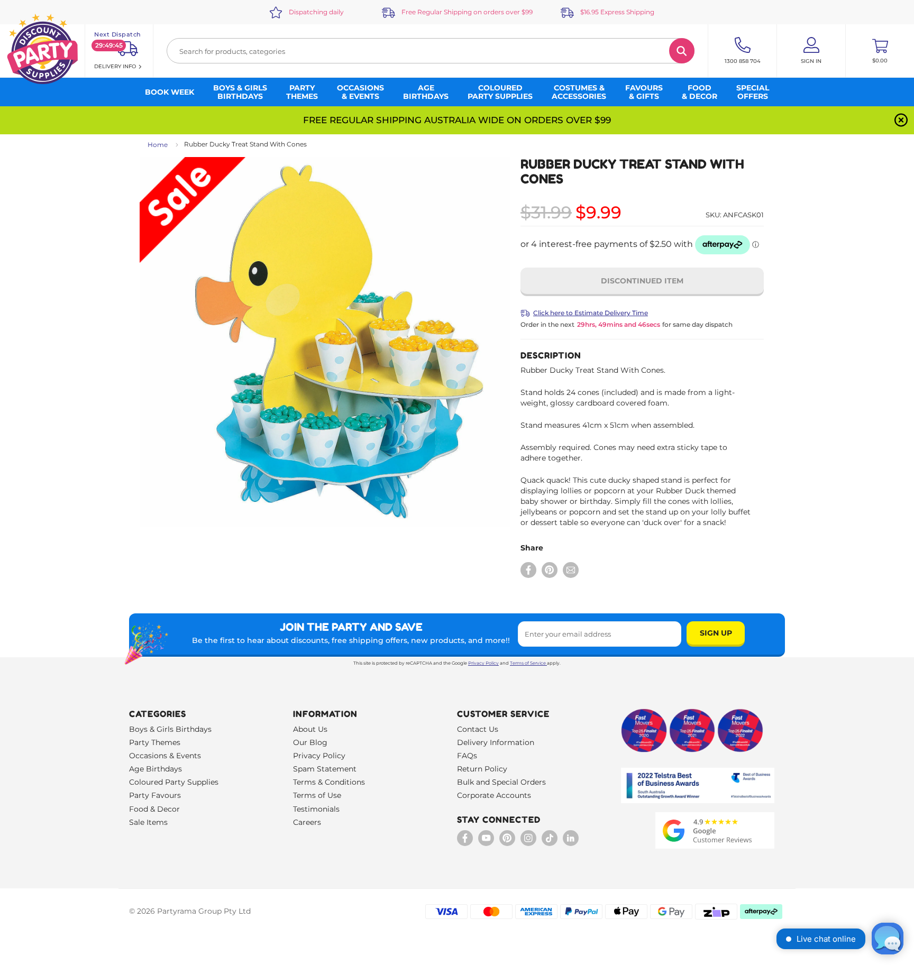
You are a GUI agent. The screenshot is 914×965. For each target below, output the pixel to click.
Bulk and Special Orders (501, 782)
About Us (310, 729)
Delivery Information (495, 742)
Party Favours (155, 795)
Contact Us (477, 729)
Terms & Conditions (329, 782)
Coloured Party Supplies (173, 782)
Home (158, 145)
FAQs (467, 755)
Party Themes (154, 742)
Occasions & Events (165, 755)
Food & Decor (154, 809)
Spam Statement (325, 769)
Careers (307, 822)
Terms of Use (317, 795)
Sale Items (148, 822)
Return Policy (482, 769)
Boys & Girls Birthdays (170, 729)
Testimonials (316, 809)
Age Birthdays (155, 769)
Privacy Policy (483, 663)
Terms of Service (528, 663)
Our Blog (310, 742)
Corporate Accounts (494, 795)
